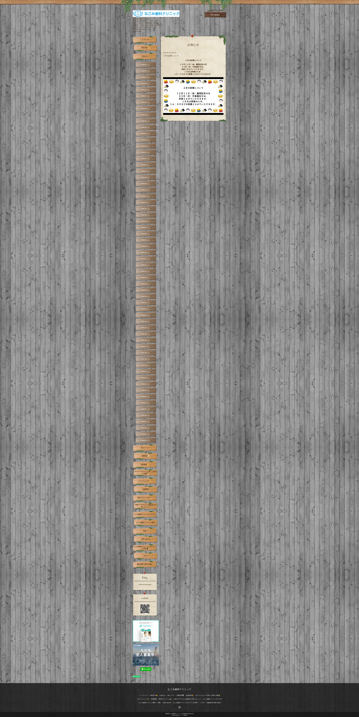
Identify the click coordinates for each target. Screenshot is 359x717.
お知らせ (145, 56)
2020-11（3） (145, 384)
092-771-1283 (216, 10)
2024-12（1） (145, 152)
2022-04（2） (145, 296)
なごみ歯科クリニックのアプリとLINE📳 (145, 548)
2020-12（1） (145, 377)
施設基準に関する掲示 (144, 564)
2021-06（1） (145, 352)
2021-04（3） (145, 359)
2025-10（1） (145, 102)
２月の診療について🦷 (172, 56)
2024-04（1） (145, 183)
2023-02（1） (145, 252)
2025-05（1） (145, 121)
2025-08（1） (145, 108)
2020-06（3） (145, 415)
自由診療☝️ (145, 464)
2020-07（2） (145, 409)
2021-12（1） (145, 321)
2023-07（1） (145, 227)
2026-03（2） (145, 77)
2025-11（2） (145, 96)
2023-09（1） (145, 215)
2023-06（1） (145, 233)
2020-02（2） (145, 440)
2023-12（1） (145, 202)
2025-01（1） (145, 146)
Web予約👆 (146, 48)
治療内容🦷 (146, 456)
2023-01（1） (145, 259)
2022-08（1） (145, 284)
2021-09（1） (145, 334)
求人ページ (145, 448)
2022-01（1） (145, 315)
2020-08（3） (145, 403)
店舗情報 (146, 489)
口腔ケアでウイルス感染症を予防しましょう (145, 506)
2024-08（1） (145, 165)
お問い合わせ (145, 539)
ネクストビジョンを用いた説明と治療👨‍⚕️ (145, 472)
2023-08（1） (145, 221)
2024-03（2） (145, 190)
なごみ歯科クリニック (179, 689)
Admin (185, 715)
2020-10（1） (145, 390)
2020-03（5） (145, 434)
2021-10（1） (145, 327)
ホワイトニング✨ (144, 481)
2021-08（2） (145, 340)
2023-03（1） (145, 246)
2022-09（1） (145, 277)
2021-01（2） (145, 371)
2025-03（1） (145, 133)
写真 (144, 531)
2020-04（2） (145, 428)
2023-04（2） (145, 240)
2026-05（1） (145, 71)
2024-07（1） (145, 171)
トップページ (144, 39)
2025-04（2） (145, 127)
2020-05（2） (145, 421)
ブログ (145, 556)
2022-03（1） (145, 302)
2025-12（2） (145, 89)
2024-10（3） (145, 158)
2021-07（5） (145, 346)
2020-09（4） (145, 396)
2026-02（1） (145, 83)
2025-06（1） (145, 115)
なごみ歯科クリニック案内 (145, 522)
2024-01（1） (145, 196)
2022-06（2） (145, 290)
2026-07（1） (145, 64)
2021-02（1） (145, 365)
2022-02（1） (145, 309)
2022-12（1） (145, 265)
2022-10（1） (145, 271)
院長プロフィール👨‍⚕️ (145, 498)
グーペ (180, 715)
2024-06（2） (145, 177)
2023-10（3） (145, 208)
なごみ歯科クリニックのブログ (145, 514)
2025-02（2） (145, 140)
